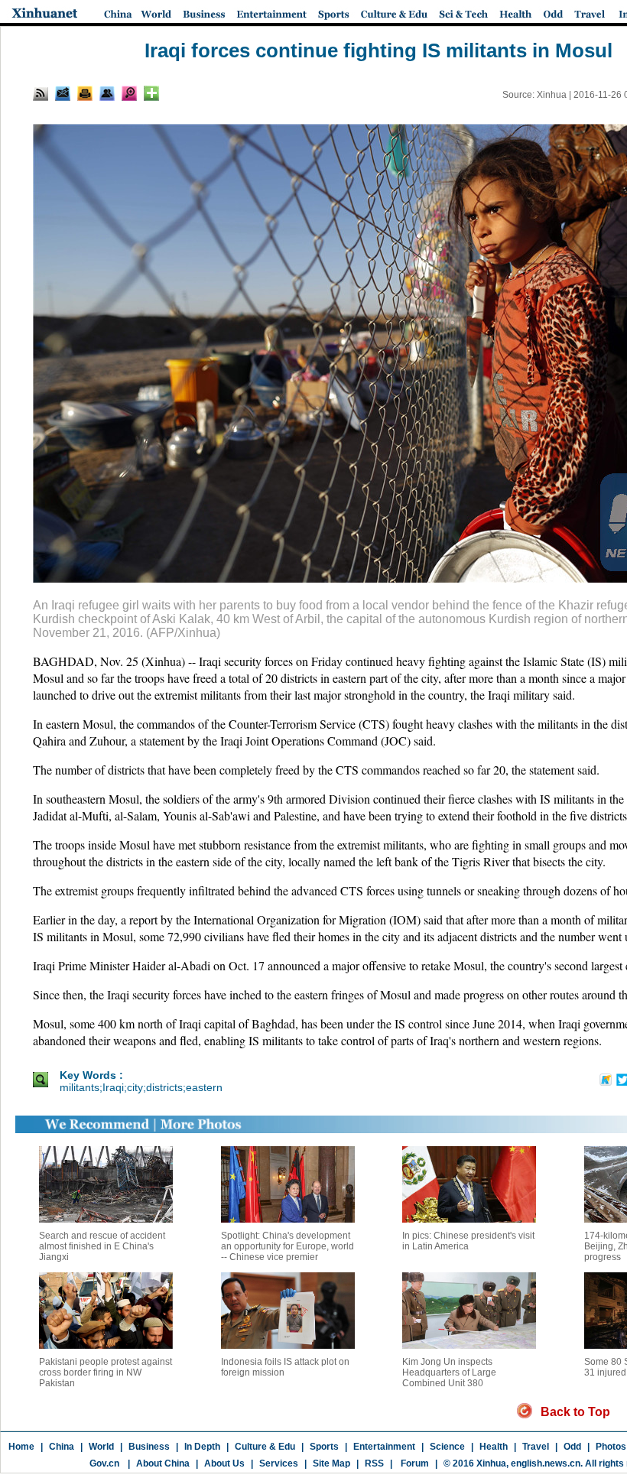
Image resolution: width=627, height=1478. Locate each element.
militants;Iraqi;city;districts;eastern (141, 1087)
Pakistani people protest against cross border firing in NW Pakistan (105, 1372)
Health (493, 1446)
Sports (324, 1446)
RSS (374, 1463)
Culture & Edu (265, 1446)
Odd (572, 1446)
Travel (535, 1446)
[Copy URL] (107, 93)
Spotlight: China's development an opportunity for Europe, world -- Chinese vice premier (287, 1246)
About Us (224, 1463)
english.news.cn (545, 1463)
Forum (413, 1463)
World (101, 1446)
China (61, 1446)
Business (149, 1446)
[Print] (85, 93)
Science (447, 1446)
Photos (611, 1446)
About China (163, 1463)
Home (21, 1446)
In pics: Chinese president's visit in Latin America (468, 1241)
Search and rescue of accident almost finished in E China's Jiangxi (102, 1246)
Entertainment (384, 1446)
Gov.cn (104, 1463)
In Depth (202, 1446)
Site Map (331, 1463)
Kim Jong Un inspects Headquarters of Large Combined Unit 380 (449, 1372)
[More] (151, 93)
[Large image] (129, 93)
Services (278, 1463)
